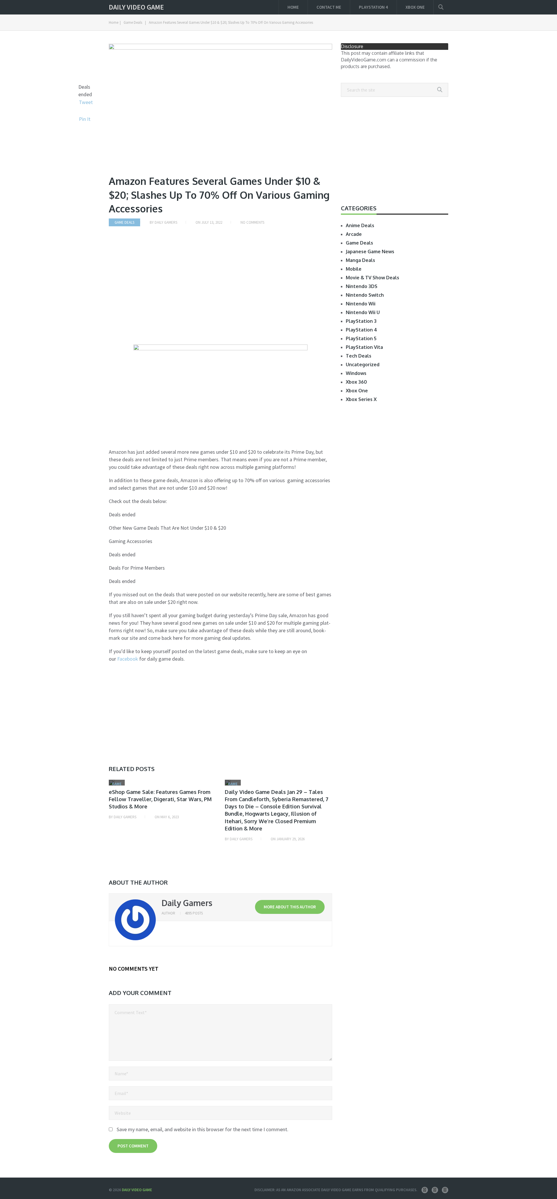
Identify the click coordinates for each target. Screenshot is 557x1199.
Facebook (127, 658)
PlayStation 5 (361, 338)
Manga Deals (360, 260)
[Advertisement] (220, 290)
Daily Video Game (136, 7)
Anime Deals (360, 225)
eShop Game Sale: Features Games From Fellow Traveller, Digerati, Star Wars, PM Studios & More (160, 799)
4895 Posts (194, 913)
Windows (356, 373)
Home (293, 7)
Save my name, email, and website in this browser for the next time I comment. (202, 1129)
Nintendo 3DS (361, 286)
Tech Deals (358, 356)
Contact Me (329, 7)
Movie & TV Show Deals (372, 277)
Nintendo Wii (360, 304)
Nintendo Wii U (363, 312)
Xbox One (415, 7)
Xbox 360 (356, 382)
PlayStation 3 (361, 321)
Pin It (85, 119)
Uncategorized (362, 364)
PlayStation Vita (364, 347)
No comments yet (133, 968)
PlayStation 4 (373, 7)
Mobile (353, 269)
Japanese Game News (370, 251)
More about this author (290, 907)
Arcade (354, 234)
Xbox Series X (361, 399)
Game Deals (133, 22)
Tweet (86, 102)
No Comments (252, 222)
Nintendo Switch (365, 295)
